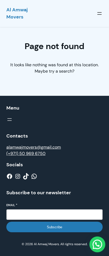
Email (11, 205)
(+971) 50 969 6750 (26, 153)
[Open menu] (99, 13)
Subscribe (54, 227)
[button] (97, 244)
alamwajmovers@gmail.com (33, 147)
